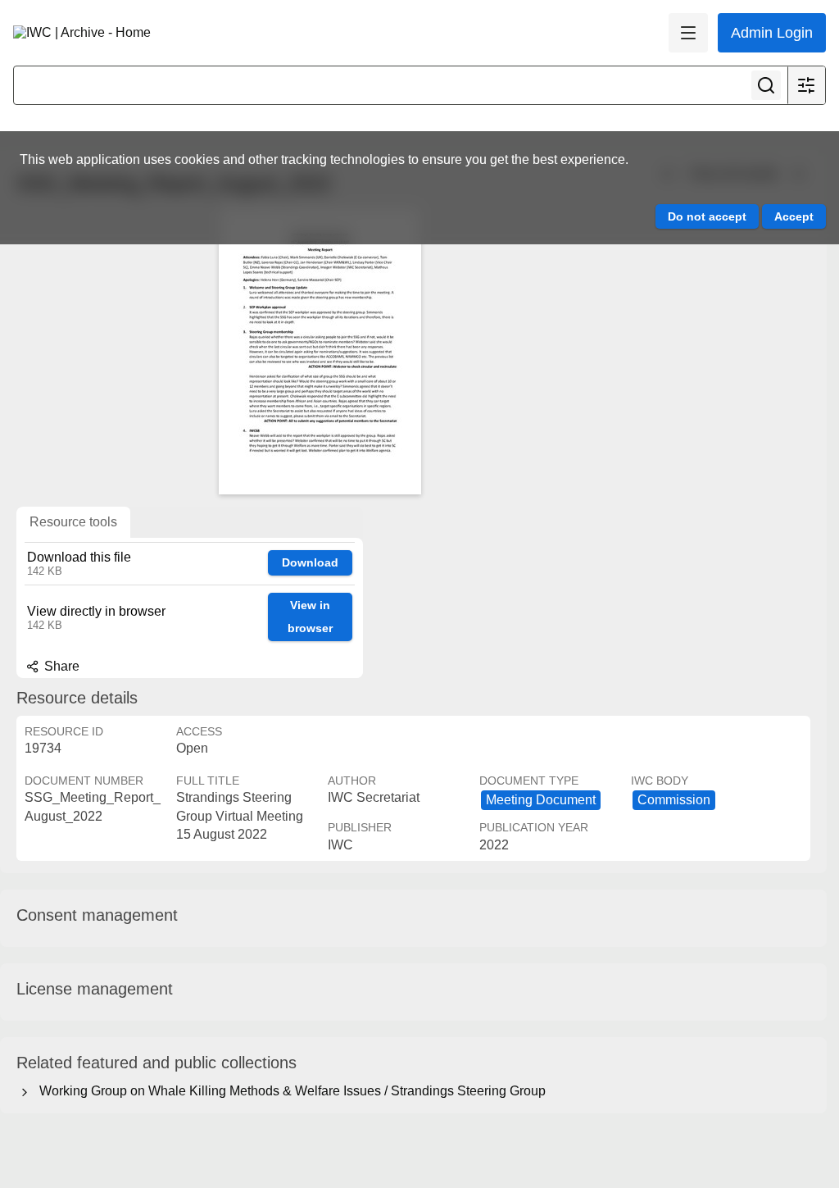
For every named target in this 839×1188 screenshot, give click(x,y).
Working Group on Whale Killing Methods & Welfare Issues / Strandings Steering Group (289, 1091)
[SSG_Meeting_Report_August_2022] (319, 350)
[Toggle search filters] (806, 85)
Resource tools (73, 522)
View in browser (310, 617)
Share (60, 666)
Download (310, 562)
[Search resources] (766, 85)
